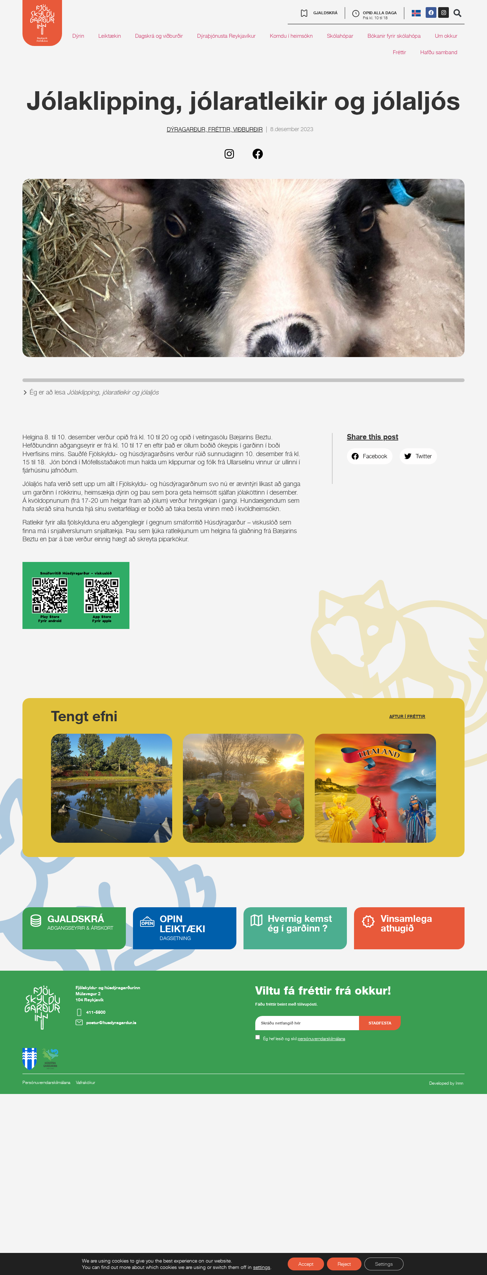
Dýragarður (186, 129)
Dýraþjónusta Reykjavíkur (226, 35)
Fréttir (399, 52)
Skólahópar (340, 35)
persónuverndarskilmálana (321, 1038)
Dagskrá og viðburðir (159, 35)
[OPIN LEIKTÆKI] (147, 921)
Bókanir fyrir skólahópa (394, 35)
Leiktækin (109, 35)
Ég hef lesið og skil (304, 1038)
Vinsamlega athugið (406, 923)
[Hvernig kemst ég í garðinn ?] (256, 920)
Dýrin (78, 35)
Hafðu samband (438, 52)
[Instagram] (443, 12)
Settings (384, 1264)
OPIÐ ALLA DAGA (380, 12)
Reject (344, 1264)
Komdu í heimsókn (291, 35)
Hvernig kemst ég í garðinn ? (300, 923)
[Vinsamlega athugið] (368, 921)
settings (261, 1267)
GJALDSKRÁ (75, 918)
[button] (457, 13)
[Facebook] (431, 12)
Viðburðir (248, 129)
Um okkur (446, 35)
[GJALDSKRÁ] (36, 920)
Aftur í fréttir (407, 716)
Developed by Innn (446, 1083)
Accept (305, 1264)
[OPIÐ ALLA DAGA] (355, 13)
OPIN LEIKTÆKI (182, 923)
